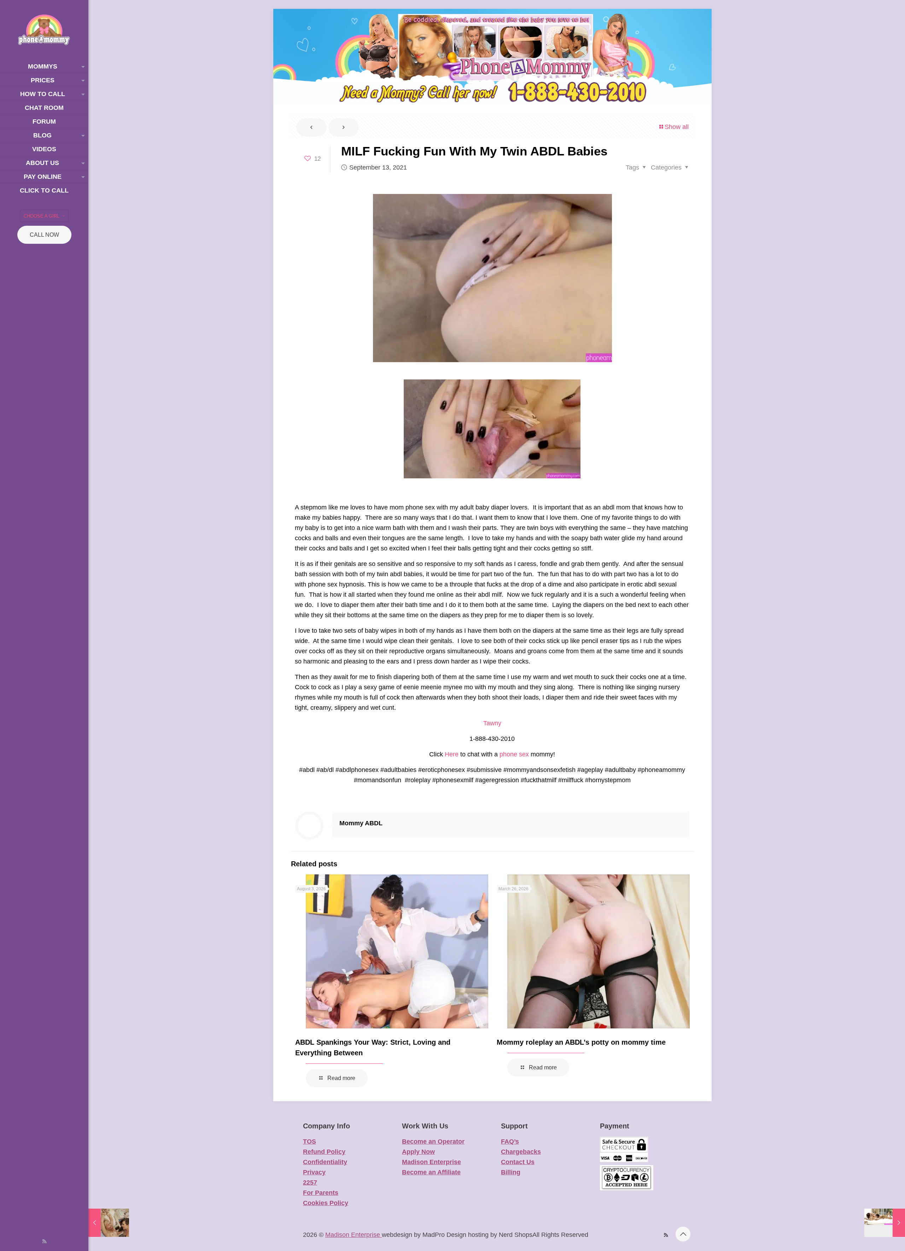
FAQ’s (510, 1141)
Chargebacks (521, 1151)
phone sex (514, 754)
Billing (510, 1172)
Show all (677, 126)
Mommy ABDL (361, 823)
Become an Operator (433, 1141)
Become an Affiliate (431, 1172)
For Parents (320, 1192)
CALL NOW (44, 235)
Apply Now (418, 1151)
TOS (309, 1141)
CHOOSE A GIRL (41, 216)
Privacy (314, 1172)
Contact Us (518, 1162)
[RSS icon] (44, 1241)
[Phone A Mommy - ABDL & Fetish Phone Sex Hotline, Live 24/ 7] (44, 29)
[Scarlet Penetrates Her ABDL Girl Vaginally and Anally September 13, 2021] (884, 1223)
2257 (310, 1182)
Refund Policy (324, 1151)
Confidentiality (325, 1162)
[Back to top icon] (683, 1234)
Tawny (492, 723)
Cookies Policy (325, 1202)
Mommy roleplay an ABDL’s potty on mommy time (581, 1042)
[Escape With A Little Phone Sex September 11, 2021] (108, 1223)
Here (452, 754)
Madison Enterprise (431, 1162)
